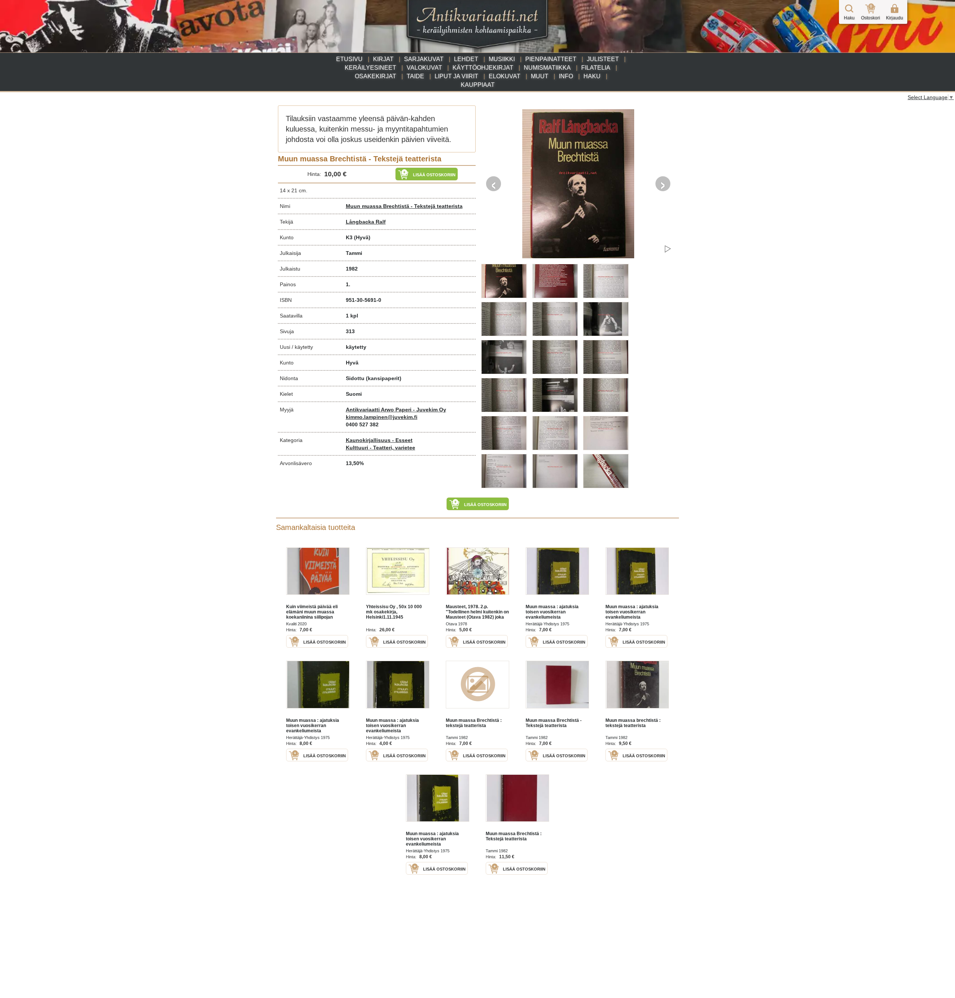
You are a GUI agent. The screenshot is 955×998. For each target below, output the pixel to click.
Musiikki (502, 59)
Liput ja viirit (456, 76)
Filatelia (595, 67)
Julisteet (603, 59)
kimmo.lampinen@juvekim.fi (381, 417)
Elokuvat (504, 76)
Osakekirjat (375, 76)
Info (566, 76)
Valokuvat (424, 67)
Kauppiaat (478, 85)
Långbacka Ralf (366, 222)
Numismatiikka (547, 67)
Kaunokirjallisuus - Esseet (379, 440)
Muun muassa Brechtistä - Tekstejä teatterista (404, 206)
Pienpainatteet (550, 59)
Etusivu (349, 59)
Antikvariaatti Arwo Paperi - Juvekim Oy (396, 410)
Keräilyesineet (370, 67)
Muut (539, 76)
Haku (592, 76)
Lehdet (466, 59)
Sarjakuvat (424, 59)
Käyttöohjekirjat (483, 67)
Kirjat (383, 59)
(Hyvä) (362, 237)
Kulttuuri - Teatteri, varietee (380, 448)
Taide (415, 76)
